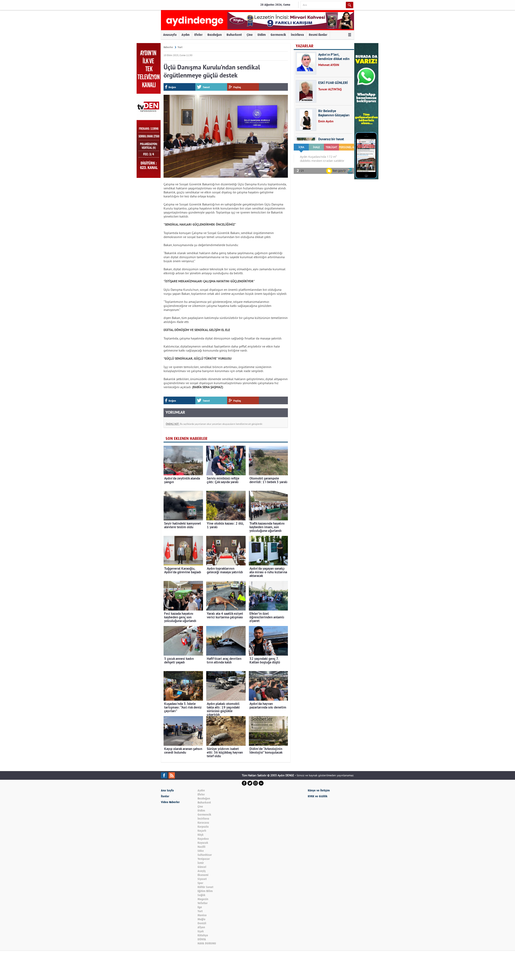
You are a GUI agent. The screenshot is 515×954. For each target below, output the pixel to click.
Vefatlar (203, 903)
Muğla (201, 919)
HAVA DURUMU (207, 943)
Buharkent (234, 35)
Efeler (198, 35)
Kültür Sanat (205, 887)
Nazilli (201, 847)
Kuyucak (203, 843)
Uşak (201, 931)
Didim (262, 35)
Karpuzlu (203, 826)
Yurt (180, 47)
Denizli (202, 923)
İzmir (201, 863)
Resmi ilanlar (318, 35)
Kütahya (203, 935)
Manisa (202, 915)
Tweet (206, 87)
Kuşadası (203, 839)
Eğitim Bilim (205, 891)
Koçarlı (202, 830)
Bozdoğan (214, 35)
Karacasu (203, 822)
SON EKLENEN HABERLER (186, 438)
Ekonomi (203, 875)
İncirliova (297, 35)
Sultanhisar (205, 855)
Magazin (203, 899)
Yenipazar (204, 859)
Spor (200, 883)
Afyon (201, 927)
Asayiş (202, 871)
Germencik (278, 35)
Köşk (201, 834)
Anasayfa (170, 35)
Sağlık (201, 895)
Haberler (168, 47)
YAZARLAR (304, 46)
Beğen (172, 87)
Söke (201, 851)
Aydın (185, 35)
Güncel (202, 867)
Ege (200, 907)
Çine (250, 35)
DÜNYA (202, 939)
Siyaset (202, 879)
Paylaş (237, 87)
